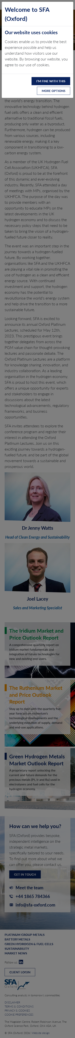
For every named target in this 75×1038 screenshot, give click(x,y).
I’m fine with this (50, 81)
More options (53, 90)
